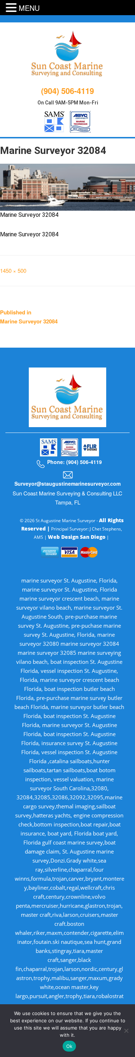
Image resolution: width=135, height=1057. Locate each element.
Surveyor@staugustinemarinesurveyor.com (67, 483)
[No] (126, 1030)
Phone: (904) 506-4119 (74, 461)
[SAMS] (54, 120)
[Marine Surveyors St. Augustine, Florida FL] (67, 53)
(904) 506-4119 (67, 90)
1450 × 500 (13, 270)
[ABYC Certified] (80, 120)
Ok (69, 1046)
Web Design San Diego (76, 536)
